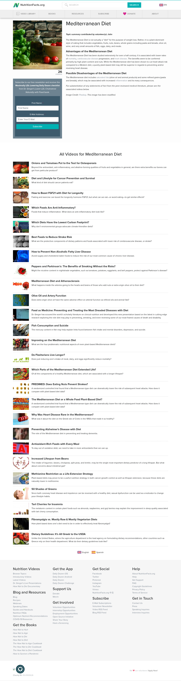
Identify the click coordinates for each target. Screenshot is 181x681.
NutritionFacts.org (32, 5)
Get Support (137, 579)
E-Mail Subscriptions (101, 603)
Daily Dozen (58, 579)
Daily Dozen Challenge (63, 583)
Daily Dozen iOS (60, 573)
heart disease (121, 58)
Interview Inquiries (140, 612)
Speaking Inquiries (140, 609)
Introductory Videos (22, 576)
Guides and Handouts (23, 609)
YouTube (96, 586)
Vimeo (95, 589)
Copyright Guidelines (142, 586)
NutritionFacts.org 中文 (103, 592)
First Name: (37, 102)
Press (134, 606)
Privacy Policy (138, 589)
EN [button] (165, 4)
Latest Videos (19, 579)
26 (60, 71)
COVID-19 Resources (22, 619)
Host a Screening (61, 623)
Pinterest (96, 579)
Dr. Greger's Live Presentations (27, 583)
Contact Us (137, 603)
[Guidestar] (14, 669)
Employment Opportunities (65, 613)
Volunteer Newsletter (102, 606)
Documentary (26, 586)
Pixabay (82, 95)
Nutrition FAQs (20, 612)
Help (134, 576)
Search (134, 4)
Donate (56, 593)
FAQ (134, 583)
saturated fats (103, 77)
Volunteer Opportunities (64, 607)
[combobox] (94, 5)
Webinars (17, 603)
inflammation (121, 80)
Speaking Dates (20, 606)
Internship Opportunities (64, 610)
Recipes (16, 600)
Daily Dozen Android (62, 576)
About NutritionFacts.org (143, 573)
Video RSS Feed (100, 609)
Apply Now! (153, 670)
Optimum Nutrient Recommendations (30, 616)
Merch (56, 596)
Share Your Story (60, 619)
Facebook (97, 573)
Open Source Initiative (63, 616)
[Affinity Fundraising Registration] (20, 669)
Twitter (95, 576)
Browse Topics (19, 573)
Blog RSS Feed (99, 612)
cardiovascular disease (87, 58)
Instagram (96, 583)
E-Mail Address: (37, 114)
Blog (15, 596)
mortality (72, 58)
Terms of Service (139, 592)
